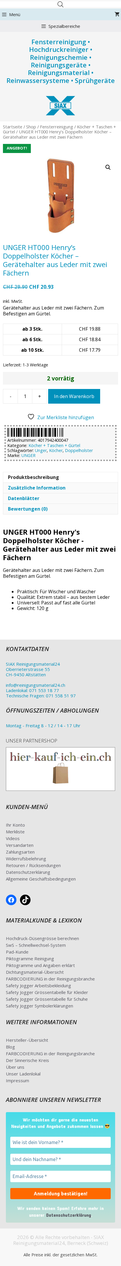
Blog (10, 1047)
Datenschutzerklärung (28, 872)
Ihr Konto (15, 825)
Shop (31, 127)
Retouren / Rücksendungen (33, 865)
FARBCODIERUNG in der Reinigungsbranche (50, 979)
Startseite (12, 127)
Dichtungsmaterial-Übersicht (35, 972)
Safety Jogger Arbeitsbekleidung (38, 985)
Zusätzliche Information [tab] (36, 488)
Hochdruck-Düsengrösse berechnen (42, 938)
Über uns (15, 1067)
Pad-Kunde (17, 952)
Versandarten (19, 845)
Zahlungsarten (20, 852)
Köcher (56, 450)
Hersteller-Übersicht (27, 1040)
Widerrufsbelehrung (26, 858)
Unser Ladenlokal (23, 1074)
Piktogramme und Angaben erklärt (40, 965)
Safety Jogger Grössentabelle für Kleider (47, 992)
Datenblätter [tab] (23, 498)
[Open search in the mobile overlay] (60, 4)
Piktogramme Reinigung (30, 958)
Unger (41, 450)
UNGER (28, 455)
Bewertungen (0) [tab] (28, 509)
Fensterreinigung (56, 127)
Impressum (17, 1080)
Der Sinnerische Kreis (27, 1060)
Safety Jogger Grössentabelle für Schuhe (47, 999)
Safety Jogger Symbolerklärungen (39, 1006)
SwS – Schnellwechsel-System (36, 945)
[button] (108, 167)
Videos (13, 838)
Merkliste (15, 832)
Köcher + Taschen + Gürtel (54, 445)
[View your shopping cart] (117, 14)
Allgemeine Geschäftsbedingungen (41, 879)
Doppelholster (79, 450)
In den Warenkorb (74, 396)
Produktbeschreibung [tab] (33, 477)
